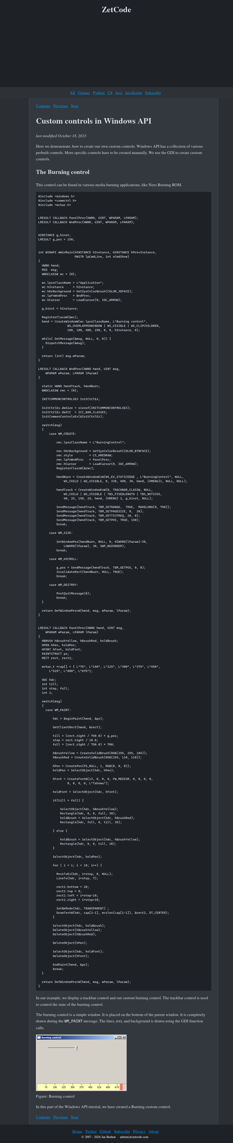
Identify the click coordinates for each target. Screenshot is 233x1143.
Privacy (139, 1131)
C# (110, 92)
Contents (43, 105)
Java (118, 92)
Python (99, 92)
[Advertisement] (116, 52)
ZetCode (116, 9)
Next (75, 105)
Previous (60, 105)
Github (105, 1131)
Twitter (91, 1131)
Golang (84, 92)
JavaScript (133, 92)
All (72, 92)
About (154, 1131)
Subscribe (153, 92)
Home (77, 1131)
